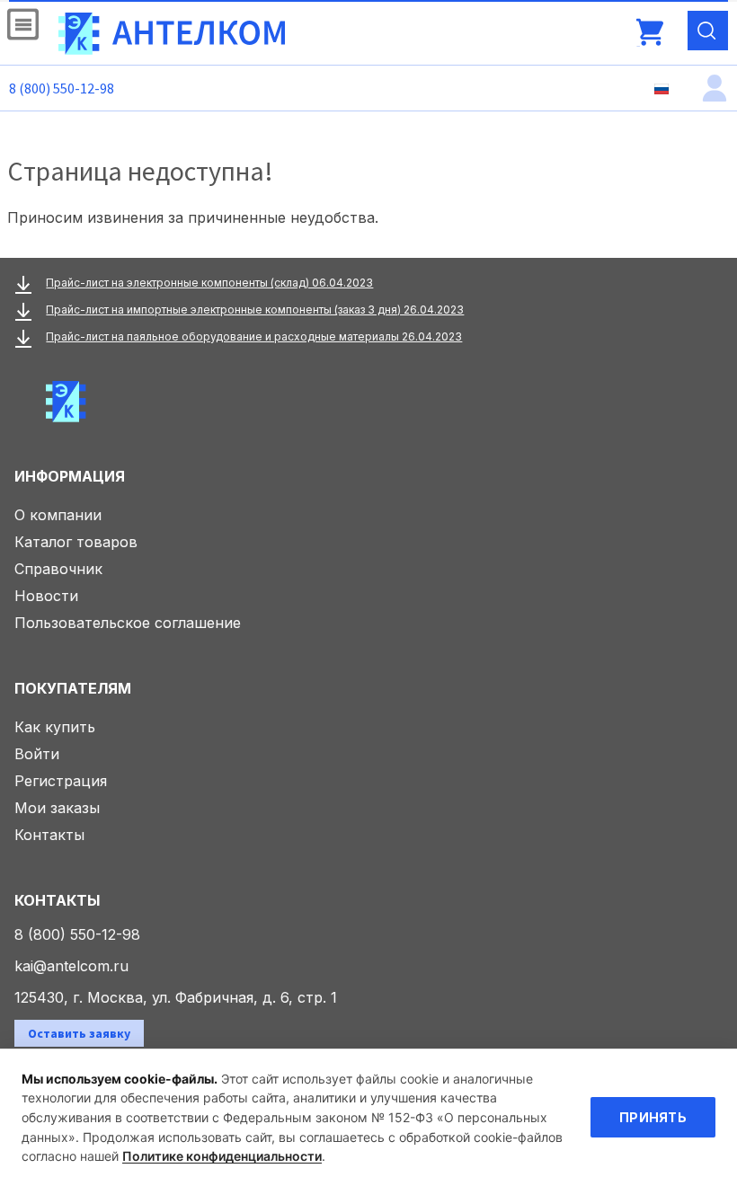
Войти (36, 754)
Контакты (49, 835)
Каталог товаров (76, 542)
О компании (58, 515)
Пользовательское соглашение (127, 623)
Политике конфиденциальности (222, 1156)
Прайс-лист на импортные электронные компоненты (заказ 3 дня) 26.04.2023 (255, 309)
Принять (653, 1117)
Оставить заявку (79, 1033)
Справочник (58, 569)
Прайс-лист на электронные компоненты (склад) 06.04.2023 (209, 282)
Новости (46, 596)
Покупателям (72, 688)
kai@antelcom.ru (71, 966)
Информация (69, 476)
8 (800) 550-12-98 (61, 88)
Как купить (54, 727)
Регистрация (60, 781)
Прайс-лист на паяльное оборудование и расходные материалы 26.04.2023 (254, 336)
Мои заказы (57, 808)
